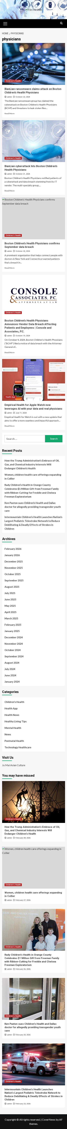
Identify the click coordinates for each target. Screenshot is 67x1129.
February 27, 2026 (23, 900)
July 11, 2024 (21, 413)
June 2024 (10, 675)
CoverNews (48, 1119)
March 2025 (11, 618)
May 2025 (10, 605)
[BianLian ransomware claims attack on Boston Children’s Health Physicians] (33, 64)
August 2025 (12, 586)
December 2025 (14, 561)
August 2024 (12, 662)
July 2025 (10, 593)
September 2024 (14, 656)
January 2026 (12, 555)
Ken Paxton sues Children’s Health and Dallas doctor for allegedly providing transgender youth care (33, 506)
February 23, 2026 (23, 1104)
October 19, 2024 (23, 336)
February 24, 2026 (23, 1035)
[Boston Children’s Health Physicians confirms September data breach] (33, 218)
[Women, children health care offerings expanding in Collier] (33, 868)
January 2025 (12, 631)
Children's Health (13, 81)
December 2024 (14, 637)
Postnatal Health (14, 740)
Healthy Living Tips (16, 721)
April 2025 (10, 612)
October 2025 (13, 574)
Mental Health (13, 727)
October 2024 (13, 650)
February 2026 (13, 548)
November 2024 (14, 643)
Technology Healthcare (18, 747)
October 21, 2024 (23, 174)
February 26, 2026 (23, 969)
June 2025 (10, 599)
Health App (10, 397)
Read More (9, 113)
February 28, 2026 (23, 838)
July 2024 (10, 669)
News (8, 734)
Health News (12, 714)
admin (9, 97)
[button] (5, 23)
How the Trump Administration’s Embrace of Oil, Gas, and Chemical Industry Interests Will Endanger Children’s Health (32, 464)
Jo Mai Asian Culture (13, 765)
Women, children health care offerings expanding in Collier (33, 476)
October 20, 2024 (23, 251)
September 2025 (14, 580)
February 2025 (13, 624)
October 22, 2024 (23, 97)
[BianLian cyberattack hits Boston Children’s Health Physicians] (33, 141)
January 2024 (12, 681)
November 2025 (14, 567)
